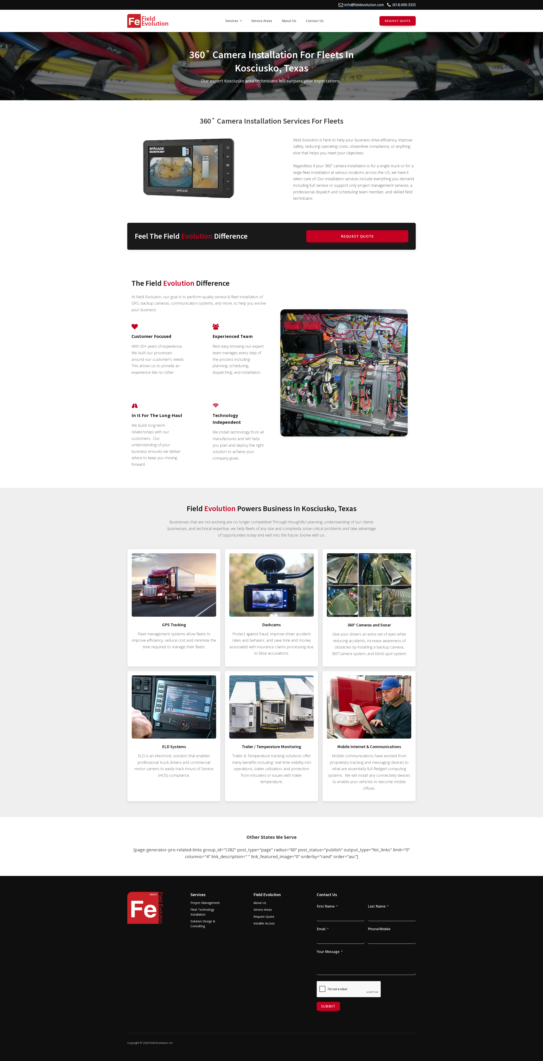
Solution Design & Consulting (202, 923)
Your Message (328, 951)
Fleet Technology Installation (202, 912)
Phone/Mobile (379, 929)
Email (321, 929)
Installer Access (264, 923)
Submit (328, 1006)
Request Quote (397, 21)
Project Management (205, 903)
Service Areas (262, 910)
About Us (259, 903)
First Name (325, 906)
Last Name (376, 906)
